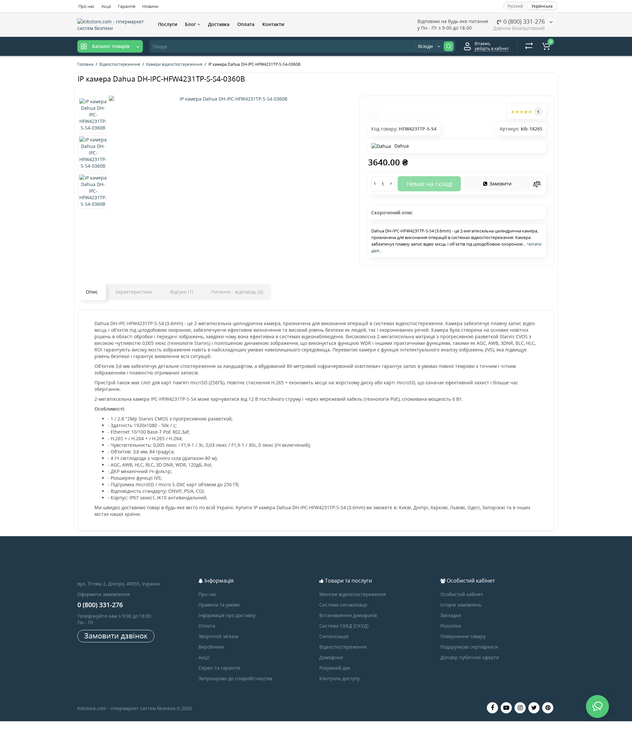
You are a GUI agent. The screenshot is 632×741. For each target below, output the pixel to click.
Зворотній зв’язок (218, 636)
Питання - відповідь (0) (237, 292)
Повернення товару (463, 636)
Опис (92, 292)
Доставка (218, 24)
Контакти (273, 24)
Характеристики (134, 292)
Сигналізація (334, 636)
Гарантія (126, 6)
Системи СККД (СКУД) (343, 626)
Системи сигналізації (343, 605)
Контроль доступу (339, 678)
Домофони (331, 657)
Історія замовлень (461, 605)
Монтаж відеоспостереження (352, 594)
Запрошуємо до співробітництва (235, 678)
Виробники (211, 647)
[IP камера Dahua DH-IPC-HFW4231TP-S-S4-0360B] (231, 99)
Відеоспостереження (343, 647)
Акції (106, 6)
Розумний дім (334, 668)
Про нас (86, 6)
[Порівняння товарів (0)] (529, 46)
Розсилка (450, 626)
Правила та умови (219, 605)
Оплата (245, 24)
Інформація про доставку (226, 615)
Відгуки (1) (181, 292)
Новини (150, 6)
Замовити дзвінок (115, 635)
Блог (191, 24)
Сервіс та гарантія (219, 668)
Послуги (167, 24)
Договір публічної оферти (469, 657)
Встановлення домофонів (348, 615)
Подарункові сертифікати (469, 647)
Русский (515, 6)
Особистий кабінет (461, 594)
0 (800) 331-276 (523, 21)
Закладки (450, 615)
